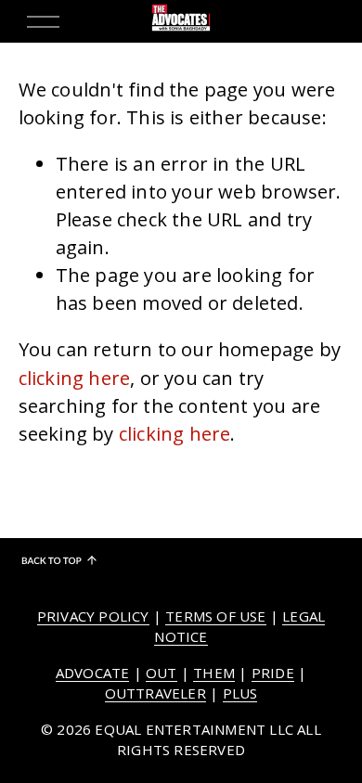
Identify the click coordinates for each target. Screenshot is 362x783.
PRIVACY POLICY (93, 616)
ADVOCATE (93, 672)
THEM (214, 672)
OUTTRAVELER (155, 693)
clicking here (75, 378)
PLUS (240, 693)
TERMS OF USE (215, 616)
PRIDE (273, 672)
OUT (161, 672)
